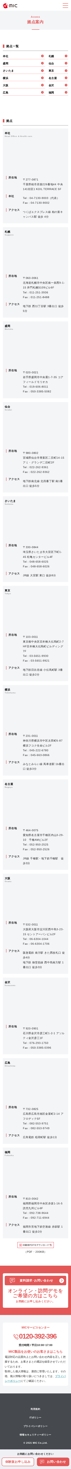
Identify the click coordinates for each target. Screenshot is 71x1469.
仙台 (51, 63)
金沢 (51, 85)
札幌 (51, 56)
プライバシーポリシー (35, 1426)
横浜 (6, 78)
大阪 (6, 85)
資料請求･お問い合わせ (36, 1280)
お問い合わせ (56, 1461)
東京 (51, 70)
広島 (6, 92)
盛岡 (6, 63)
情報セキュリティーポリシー (35, 1434)
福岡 (51, 92)
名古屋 (53, 78)
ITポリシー (35, 1417)
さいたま (8, 70)
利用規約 (35, 1409)
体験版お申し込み (18, 1461)
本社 (6, 56)
